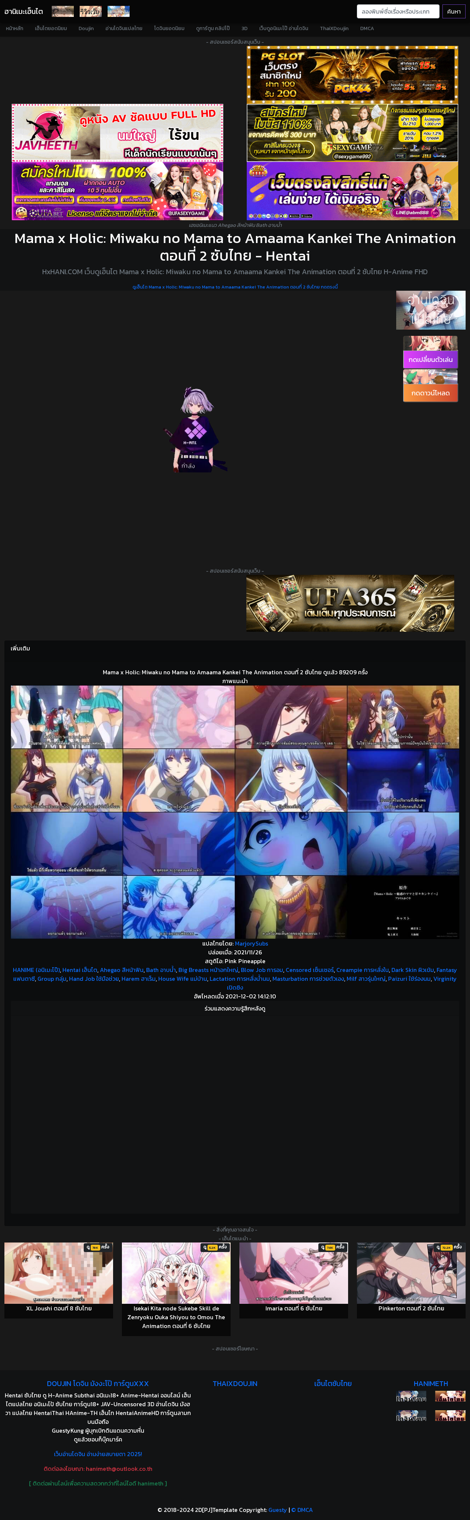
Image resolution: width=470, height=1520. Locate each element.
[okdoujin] (411, 1396)
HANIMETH (431, 1383)
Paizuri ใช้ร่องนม (409, 978)
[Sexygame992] (352, 133)
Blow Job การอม (262, 969)
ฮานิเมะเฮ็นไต (23, 11)
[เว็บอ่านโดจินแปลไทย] (431, 310)
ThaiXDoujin (334, 28)
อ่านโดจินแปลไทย (123, 28)
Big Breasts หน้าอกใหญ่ (208, 969)
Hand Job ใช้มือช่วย (94, 978)
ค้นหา (454, 11)
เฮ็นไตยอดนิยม (51, 28)
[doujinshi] (91, 11)
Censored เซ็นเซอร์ (310, 969)
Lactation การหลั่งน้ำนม (240, 978)
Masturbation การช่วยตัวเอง (308, 978)
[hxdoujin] (411, 1415)
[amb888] (352, 191)
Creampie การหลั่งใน (362, 969)
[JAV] (117, 133)
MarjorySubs (251, 943)
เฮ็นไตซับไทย (333, 1383)
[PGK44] (352, 75)
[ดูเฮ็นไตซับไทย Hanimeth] (450, 1396)
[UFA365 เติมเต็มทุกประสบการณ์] (350, 603)
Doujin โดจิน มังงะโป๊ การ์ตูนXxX (98, 1383)
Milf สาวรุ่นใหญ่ (366, 978)
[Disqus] (235, 1113)
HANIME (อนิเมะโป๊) (36, 969)
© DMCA (302, 1509)
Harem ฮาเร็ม (139, 978)
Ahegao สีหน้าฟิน (122, 969)
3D (244, 28)
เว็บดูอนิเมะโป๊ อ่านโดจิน (283, 28)
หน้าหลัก (14, 28)
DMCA (367, 28)
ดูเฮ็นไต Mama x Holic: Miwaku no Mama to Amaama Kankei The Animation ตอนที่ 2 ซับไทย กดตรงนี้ (235, 287)
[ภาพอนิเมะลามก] (119, 11)
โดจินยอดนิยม (169, 28)
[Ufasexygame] (117, 191)
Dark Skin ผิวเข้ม (412, 969)
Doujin (86, 28)
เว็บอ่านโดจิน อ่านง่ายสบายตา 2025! (98, 1454)
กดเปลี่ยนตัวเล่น (431, 359)
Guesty (277, 1509)
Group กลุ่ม (51, 978)
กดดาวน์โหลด (431, 393)
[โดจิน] (63, 11)
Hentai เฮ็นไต (79, 969)
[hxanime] (450, 1415)
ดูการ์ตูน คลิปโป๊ (213, 28)
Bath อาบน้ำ (161, 969)
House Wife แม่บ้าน (182, 978)
